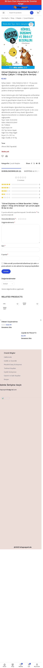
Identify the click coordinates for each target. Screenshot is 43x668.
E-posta (5, 254)
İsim (3, 246)
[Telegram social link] (39, 163)
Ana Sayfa (5, 18)
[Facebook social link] (31, 163)
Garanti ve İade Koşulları (12, 490)
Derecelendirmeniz (9, 219)
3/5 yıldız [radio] (22, 219)
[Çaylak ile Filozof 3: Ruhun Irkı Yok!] (30, 375)
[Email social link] (36, 163)
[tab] (11, 171)
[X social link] (34, 163)
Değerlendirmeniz (8, 222)
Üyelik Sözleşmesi (10, 486)
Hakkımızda (8, 471)
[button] (41, 380)
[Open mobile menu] (3, 13)
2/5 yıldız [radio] (20, 219)
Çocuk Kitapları (29, 18)
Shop (12, 18)
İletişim (6, 493)
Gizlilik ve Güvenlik (10, 475)
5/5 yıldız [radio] (25, 219)
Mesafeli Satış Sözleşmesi (13, 478)
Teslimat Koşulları (10, 482)
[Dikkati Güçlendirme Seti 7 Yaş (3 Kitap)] (11, 375)
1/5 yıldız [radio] (19, 219)
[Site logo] (20, 7)
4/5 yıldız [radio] (24, 219)
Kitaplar (19, 18)
